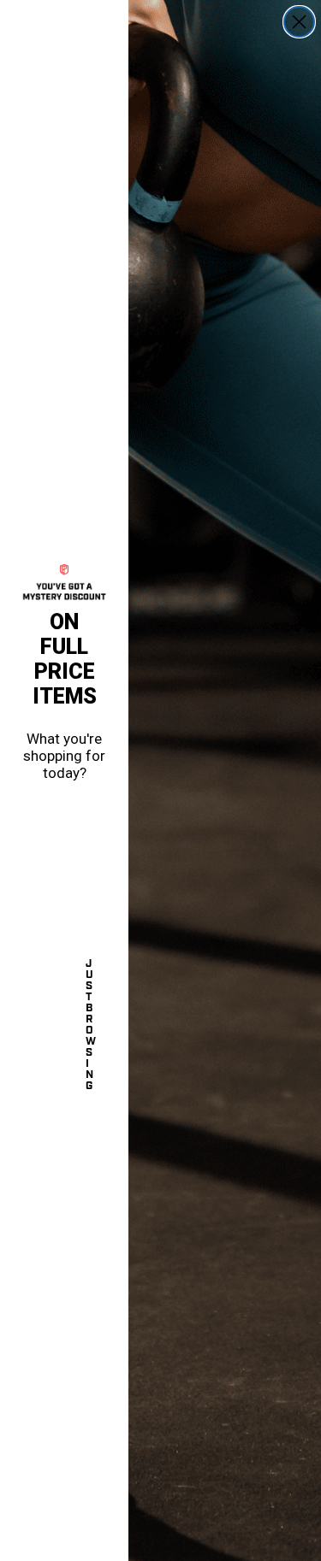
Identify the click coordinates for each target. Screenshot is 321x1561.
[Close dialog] (299, 22)
